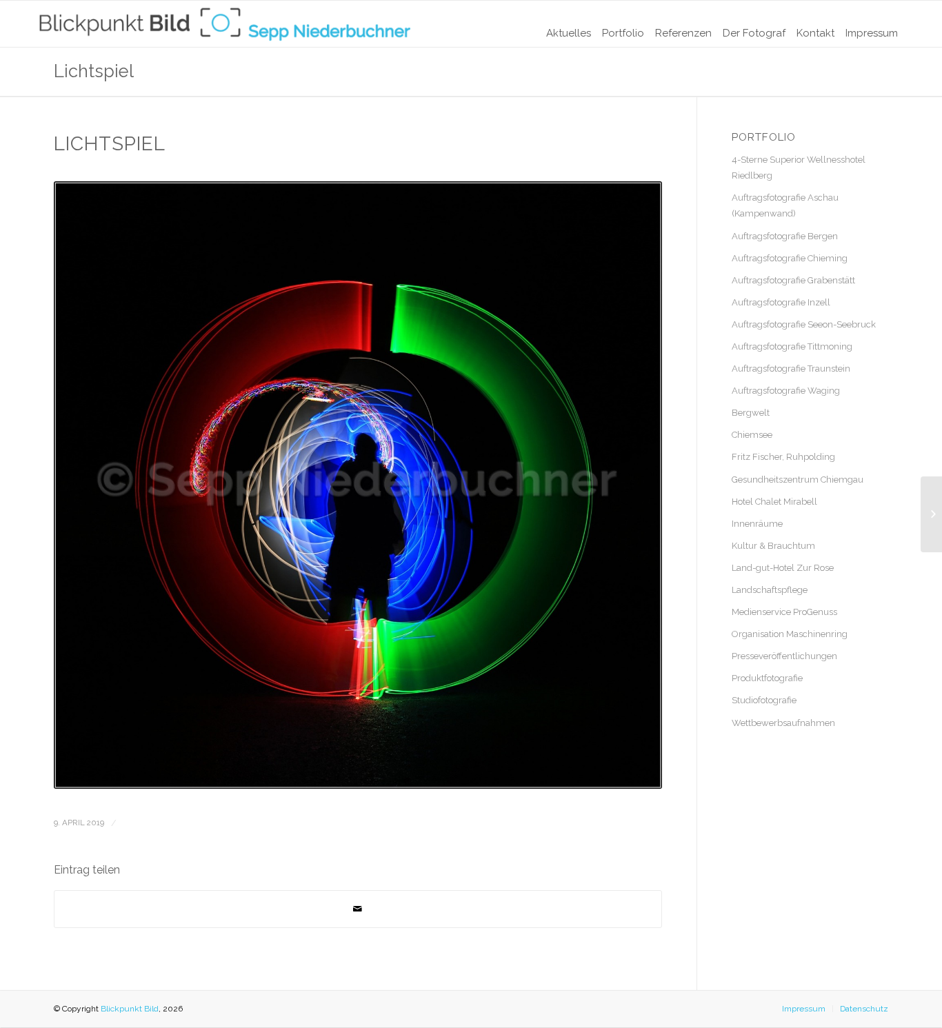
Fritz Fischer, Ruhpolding (783, 457)
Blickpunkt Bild (130, 1009)
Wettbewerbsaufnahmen (783, 723)
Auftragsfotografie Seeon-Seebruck (804, 324)
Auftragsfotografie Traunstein (791, 368)
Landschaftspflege (770, 590)
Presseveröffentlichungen (784, 656)
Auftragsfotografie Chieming (790, 258)
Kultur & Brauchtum (773, 546)
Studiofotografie (764, 700)
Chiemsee (752, 435)
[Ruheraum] (931, 514)
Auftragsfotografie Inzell (781, 302)
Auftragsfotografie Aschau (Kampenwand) (785, 205)
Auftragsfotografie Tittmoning (792, 346)
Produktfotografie (767, 678)
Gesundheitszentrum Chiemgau (797, 479)
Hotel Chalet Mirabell (774, 501)
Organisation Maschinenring (790, 634)
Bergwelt (751, 412)
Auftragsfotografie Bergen (785, 236)
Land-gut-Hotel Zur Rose (783, 568)
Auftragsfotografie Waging (786, 390)
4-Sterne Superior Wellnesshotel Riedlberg (798, 167)
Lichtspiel (94, 71)
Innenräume (757, 523)
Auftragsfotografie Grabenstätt (793, 280)
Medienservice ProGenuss (784, 612)
